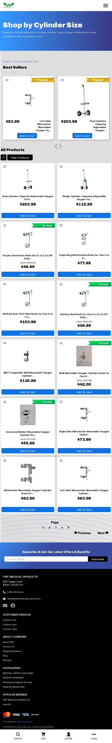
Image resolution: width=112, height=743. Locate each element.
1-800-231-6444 (15, 591)
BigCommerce (24, 721)
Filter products (20, 157)
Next (101, 533)
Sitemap (7, 660)
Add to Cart (27, 135)
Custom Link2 (10, 624)
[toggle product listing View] (3, 157)
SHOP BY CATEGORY (13, 677)
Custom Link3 (10, 629)
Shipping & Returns (12, 651)
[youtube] (5, 605)
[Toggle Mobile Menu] (105, 5)
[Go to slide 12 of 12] (56, 146)
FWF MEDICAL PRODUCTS (16, 699)
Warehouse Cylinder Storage (17, 682)
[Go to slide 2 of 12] (60, 146)
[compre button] (6, 79)
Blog (5, 655)
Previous (84, 533)
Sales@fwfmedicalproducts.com (24, 598)
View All (7, 704)
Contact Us (8, 646)
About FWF (8, 642)
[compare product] (4, 166)
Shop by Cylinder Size (14, 686)
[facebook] (13, 605)
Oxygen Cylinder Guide (77, 32)
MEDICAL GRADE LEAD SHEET (18, 673)
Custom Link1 (9, 619)
